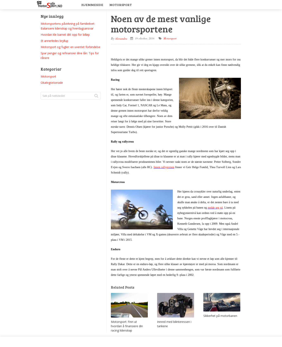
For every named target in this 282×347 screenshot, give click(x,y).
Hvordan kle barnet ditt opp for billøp (65, 35)
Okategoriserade (52, 83)
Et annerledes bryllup (54, 41)
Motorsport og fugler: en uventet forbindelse (70, 47)
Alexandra (121, 38)
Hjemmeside (92, 4)
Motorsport (120, 4)
